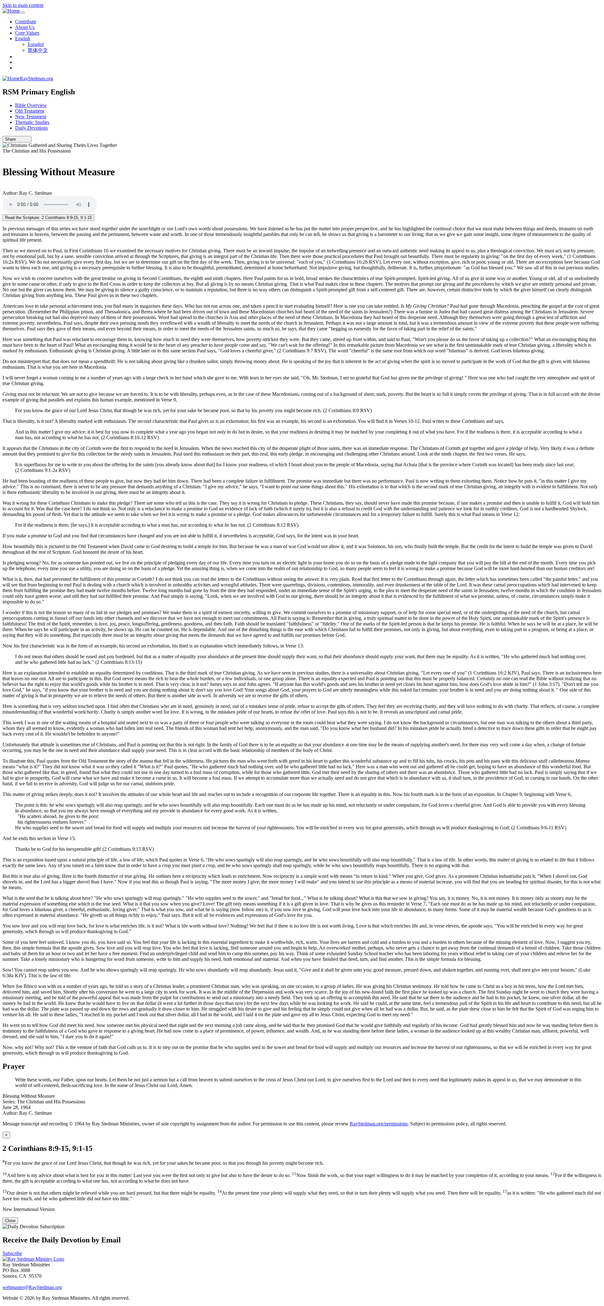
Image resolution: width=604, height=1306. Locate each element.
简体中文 (38, 50)
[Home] (11, 11)
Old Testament (29, 111)
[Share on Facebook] (27, 139)
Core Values (27, 33)
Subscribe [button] (12, 1253)
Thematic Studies (32, 122)
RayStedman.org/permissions (379, 1123)
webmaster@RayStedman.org (32, 1287)
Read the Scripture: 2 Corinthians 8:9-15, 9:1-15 (48, 217)
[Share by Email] (18, 139)
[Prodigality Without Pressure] (4, 156)
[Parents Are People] (4, 187)
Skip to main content (23, 5)
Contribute (25, 21)
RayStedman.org (36, 78)
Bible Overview (31, 105)
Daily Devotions (31, 128)
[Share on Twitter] (23, 139)
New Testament (30, 116)
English (22, 38)
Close (10, 1220)
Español (36, 44)
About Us (25, 27)
